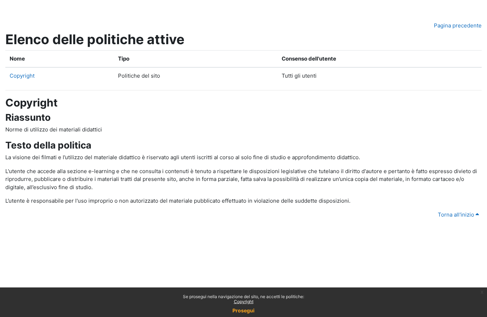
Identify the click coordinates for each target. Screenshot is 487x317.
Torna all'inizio (457, 214)
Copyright (243, 301)
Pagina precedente (458, 25)
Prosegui (243, 310)
